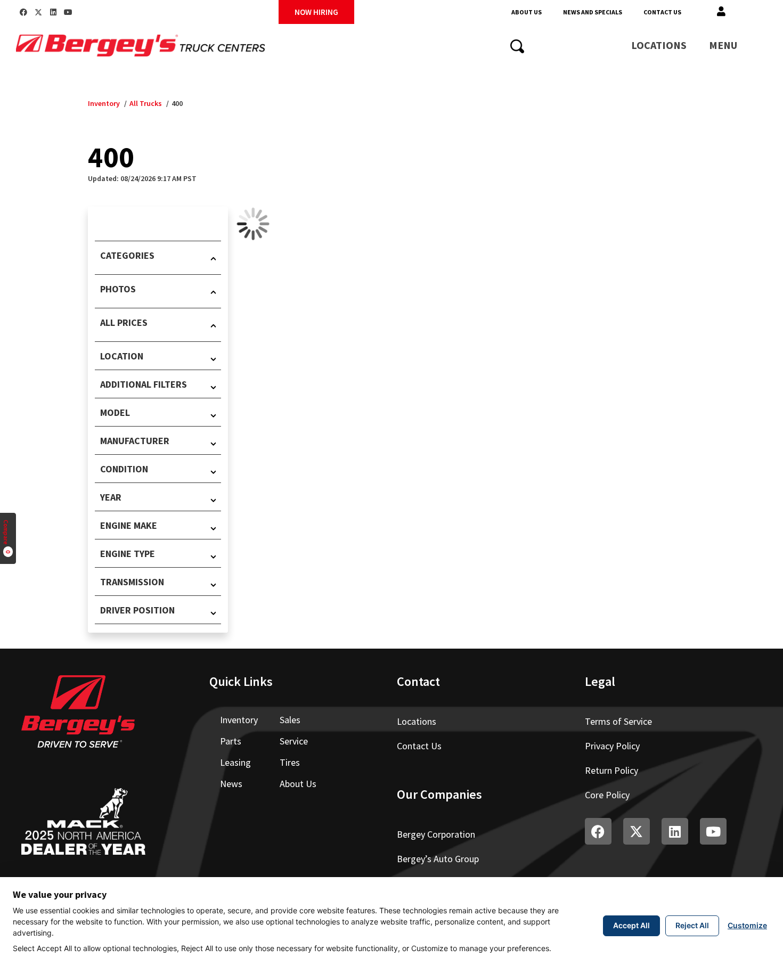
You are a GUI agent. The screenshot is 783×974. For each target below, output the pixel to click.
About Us (526, 12)
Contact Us (662, 12)
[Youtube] (68, 12)
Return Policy (611, 770)
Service (294, 741)
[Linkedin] (53, 12)
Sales (290, 720)
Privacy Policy (612, 746)
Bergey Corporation (436, 834)
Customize (747, 925)
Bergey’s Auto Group (438, 859)
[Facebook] (23, 12)
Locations (416, 721)
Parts (230, 741)
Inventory (104, 103)
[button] (721, 12)
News (231, 783)
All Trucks (145, 103)
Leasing (235, 762)
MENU (723, 45)
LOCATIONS (659, 45)
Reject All (692, 925)
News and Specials (592, 12)
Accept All (631, 925)
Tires (290, 762)
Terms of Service (618, 721)
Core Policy (607, 795)
